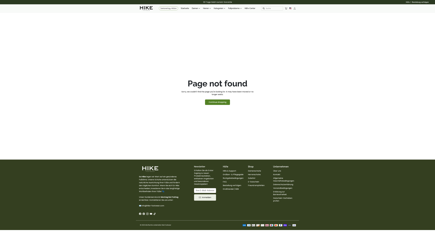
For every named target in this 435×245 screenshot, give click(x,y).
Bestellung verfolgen (420, 2)
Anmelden (206, 197)
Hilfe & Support (229, 171)
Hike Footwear (166, 225)
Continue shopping (217, 102)
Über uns (277, 171)
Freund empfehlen (256, 185)
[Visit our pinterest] (144, 214)
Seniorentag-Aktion (168, 8)
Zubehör (251, 178)
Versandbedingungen (282, 188)
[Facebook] (140, 214)
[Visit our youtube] (151, 214)
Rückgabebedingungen (233, 178)
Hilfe (408, 2)
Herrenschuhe (254, 174)
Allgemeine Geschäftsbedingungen (283, 179)
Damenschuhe (254, 171)
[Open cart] (286, 8)
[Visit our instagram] (147, 214)
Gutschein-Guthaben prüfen (282, 199)
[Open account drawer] (294, 8)
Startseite (185, 8)
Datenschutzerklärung (283, 184)
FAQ (225, 181)
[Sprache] (290, 8)
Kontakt (276, 174)
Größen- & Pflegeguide (233, 174)
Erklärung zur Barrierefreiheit (280, 193)
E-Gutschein (253, 181)
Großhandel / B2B (231, 189)
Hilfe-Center (250, 8)
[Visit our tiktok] (154, 214)
